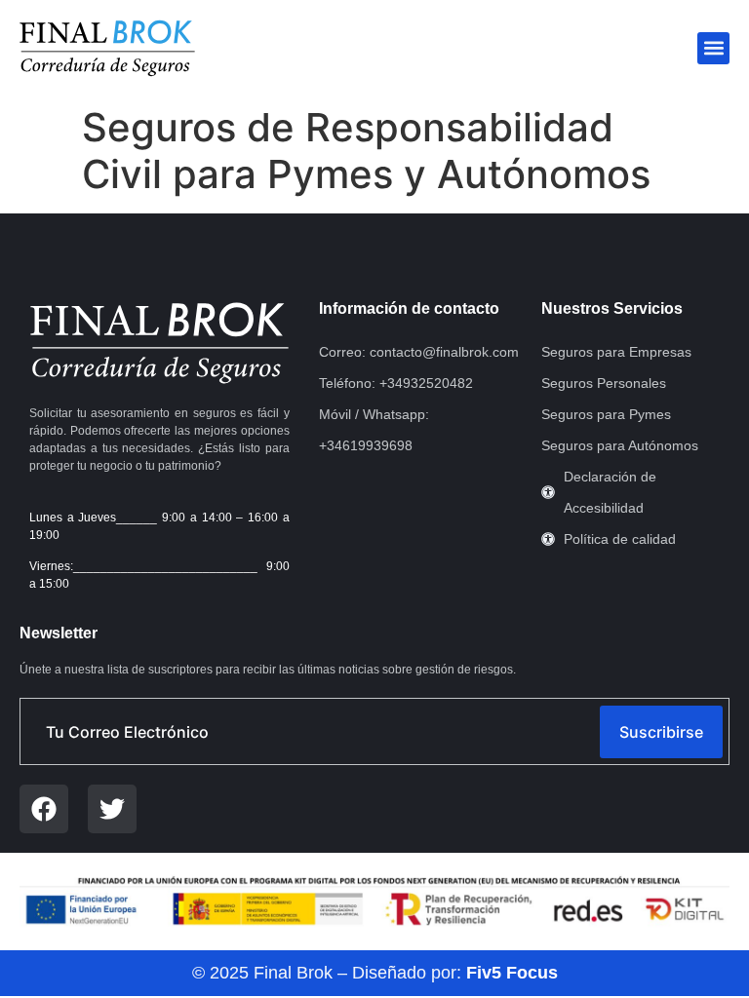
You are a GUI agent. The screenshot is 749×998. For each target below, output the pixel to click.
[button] (713, 48)
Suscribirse (661, 732)
